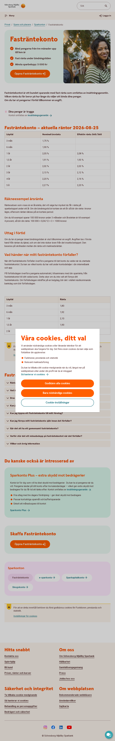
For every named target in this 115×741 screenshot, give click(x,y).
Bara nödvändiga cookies (57, 393)
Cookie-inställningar (57, 402)
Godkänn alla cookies (57, 383)
